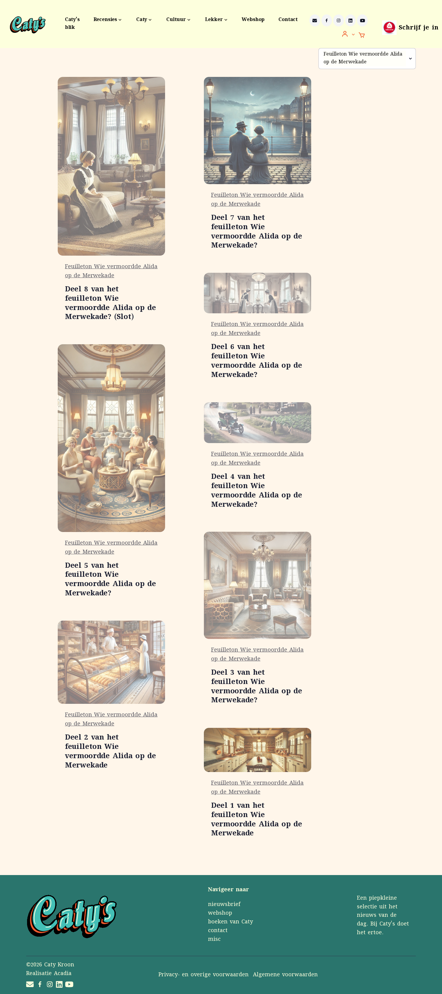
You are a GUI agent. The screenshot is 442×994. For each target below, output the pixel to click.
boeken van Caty (230, 922)
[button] (348, 35)
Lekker (214, 20)
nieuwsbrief (224, 905)
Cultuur (176, 20)
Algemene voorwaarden (285, 975)
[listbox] (367, 58)
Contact (288, 20)
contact (218, 931)
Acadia (63, 974)
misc (214, 940)
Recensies (105, 20)
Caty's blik (72, 24)
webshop (220, 913)
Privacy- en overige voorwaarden (203, 975)
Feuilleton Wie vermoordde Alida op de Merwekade (111, 271)
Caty (141, 20)
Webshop (253, 20)
